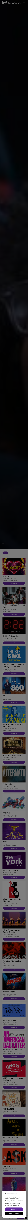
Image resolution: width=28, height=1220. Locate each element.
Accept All (14, 1209)
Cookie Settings (14, 1213)
